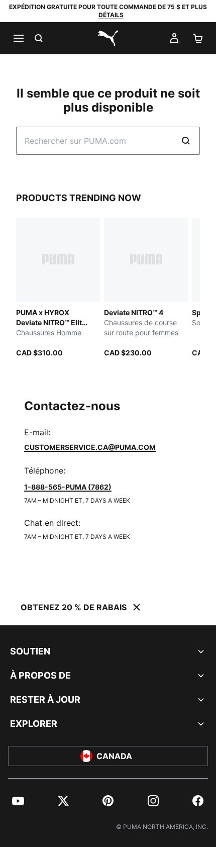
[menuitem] (18, 801)
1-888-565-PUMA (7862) (68, 487)
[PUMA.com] (108, 38)
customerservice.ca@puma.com (90, 447)
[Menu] (18, 38)
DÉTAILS (111, 15)
